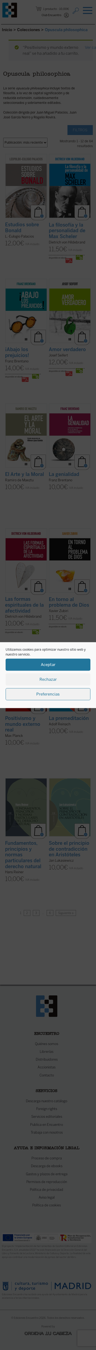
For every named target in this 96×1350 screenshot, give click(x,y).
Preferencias (48, 694)
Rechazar (48, 679)
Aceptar (48, 664)
